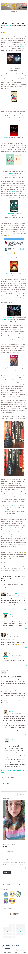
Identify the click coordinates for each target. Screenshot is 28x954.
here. (24, 177)
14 (7, 931)
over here (22, 46)
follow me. (6, 872)
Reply (25, 609)
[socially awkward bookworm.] (14, 6)
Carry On (13, 191)
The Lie (11, 527)
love (7, 570)
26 (23, 934)
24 (17, 934)
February (7, 511)
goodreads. (5, 854)
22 (10, 934)
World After (11, 68)
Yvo (8, 671)
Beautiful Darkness (6, 319)
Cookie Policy (7, 948)
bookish (15, 568)
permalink (21, 570)
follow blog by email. (8, 859)
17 (17, 931)
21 (7, 934)
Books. (13, 566)
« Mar (4, 941)
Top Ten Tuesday (9, 505)
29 (10, 936)
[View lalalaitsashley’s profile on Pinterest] (6, 846)
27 (4, 936)
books (19, 568)
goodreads (3, 570)
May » (7, 941)
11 (20, 928)
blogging (5, 568)
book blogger (10, 568)
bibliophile (22, 566)
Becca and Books (12, 593)
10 (17, 928)
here (24, 108)
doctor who (23, 568)
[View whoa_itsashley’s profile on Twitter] (3, 846)
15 (10, 931)
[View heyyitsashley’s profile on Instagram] (5, 846)
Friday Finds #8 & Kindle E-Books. (20, 577)
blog (2, 568)
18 (20, 931)
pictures (10, 570)
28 (7, 936)
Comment (21, 794)
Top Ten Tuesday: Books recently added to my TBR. (7, 578)
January (6, 515)
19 (23, 931)
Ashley (11, 614)
